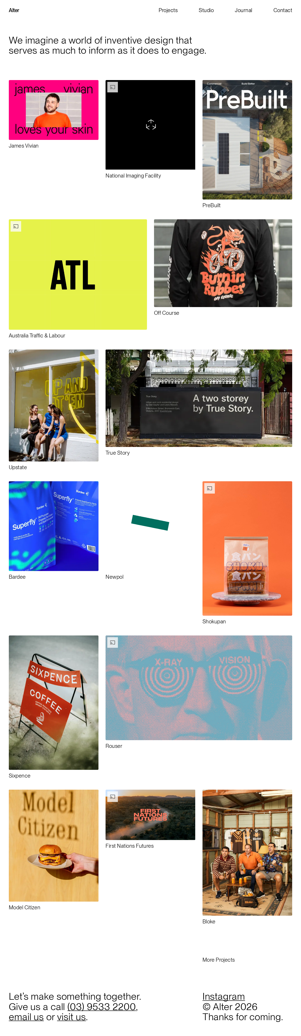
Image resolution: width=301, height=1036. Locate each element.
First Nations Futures (130, 846)
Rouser (114, 746)
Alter (14, 10)
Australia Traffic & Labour (37, 335)
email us (26, 1017)
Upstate (18, 467)
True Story (118, 453)
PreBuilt (212, 205)
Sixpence (20, 775)
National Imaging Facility (133, 175)
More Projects (219, 960)
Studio (206, 10)
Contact (282, 10)
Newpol (114, 577)
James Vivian (24, 146)
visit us (71, 1017)
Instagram (224, 996)
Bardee (17, 577)
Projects (168, 10)
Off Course (166, 313)
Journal (243, 10)
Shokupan (214, 621)
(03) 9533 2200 (101, 1006)
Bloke (209, 921)
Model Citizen (24, 907)
